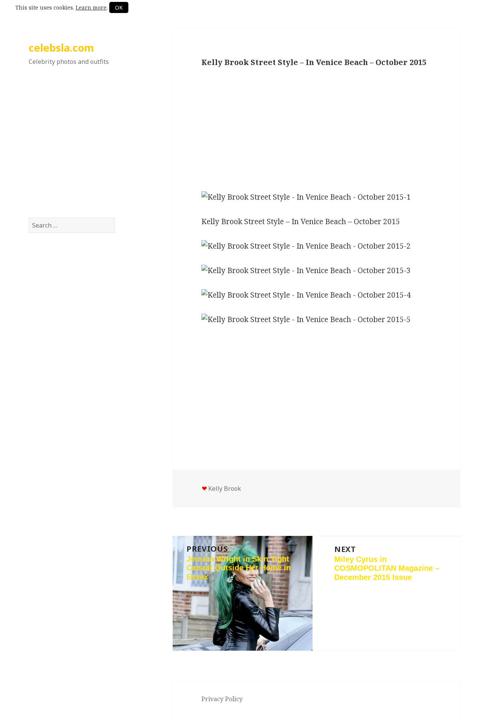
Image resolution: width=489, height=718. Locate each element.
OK (119, 7)
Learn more (91, 7)
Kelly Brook (224, 488)
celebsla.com (61, 48)
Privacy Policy (222, 699)
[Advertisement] (72, 148)
